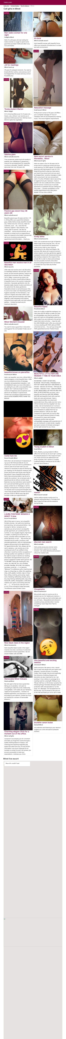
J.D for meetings (11, 65)
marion (37, 492)
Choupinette (39, 589)
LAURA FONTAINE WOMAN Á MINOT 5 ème (17, 515)
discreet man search (43, 542)
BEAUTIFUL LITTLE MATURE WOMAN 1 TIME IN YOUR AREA (47, 375)
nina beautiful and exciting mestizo (45, 661)
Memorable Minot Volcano (15, 679)
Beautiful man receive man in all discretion (17, 263)
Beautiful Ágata (40, 306)
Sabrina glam (9, 154)
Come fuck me (10, 456)
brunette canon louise (43, 722)
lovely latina (39, 236)
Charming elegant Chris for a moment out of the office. (16, 732)
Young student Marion (13, 109)
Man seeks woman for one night (15, 34)
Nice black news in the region (17, 643)
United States (15, 6)
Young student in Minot (44, 447)
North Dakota (25, 6)
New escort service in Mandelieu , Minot (43, 157)
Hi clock (37, 38)
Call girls (6, 6)
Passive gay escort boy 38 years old (15, 212)
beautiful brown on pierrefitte (16, 372)
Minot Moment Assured (14, 322)
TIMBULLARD (8, 2)
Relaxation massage (42, 108)
